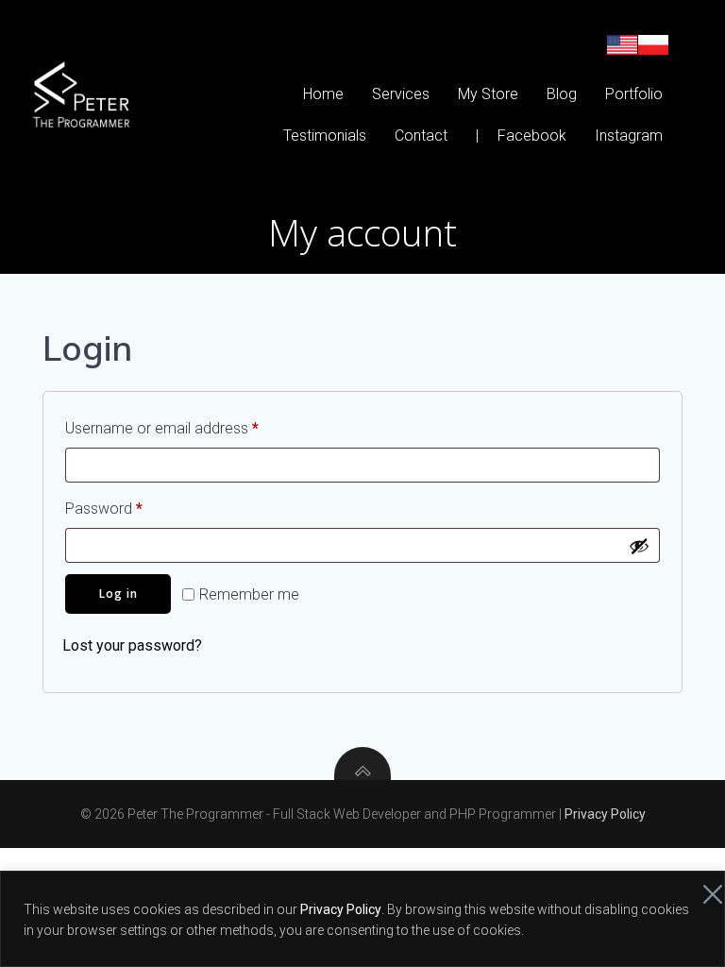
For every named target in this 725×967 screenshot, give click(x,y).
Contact (421, 135)
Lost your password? (132, 645)
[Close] (705, 886)
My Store (488, 94)
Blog (562, 94)
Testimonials (324, 135)
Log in (118, 593)
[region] (362, 919)
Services (401, 94)
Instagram (629, 135)
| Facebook (521, 135)
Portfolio (634, 94)
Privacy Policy (340, 909)
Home (323, 94)
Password (132, 508)
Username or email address (190, 427)
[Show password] (639, 545)
